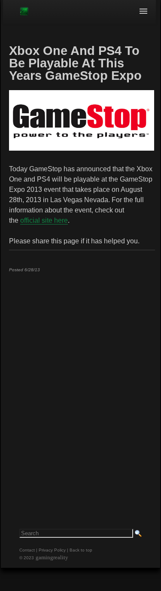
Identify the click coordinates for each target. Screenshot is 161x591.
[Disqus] (81, 386)
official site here (44, 220)
